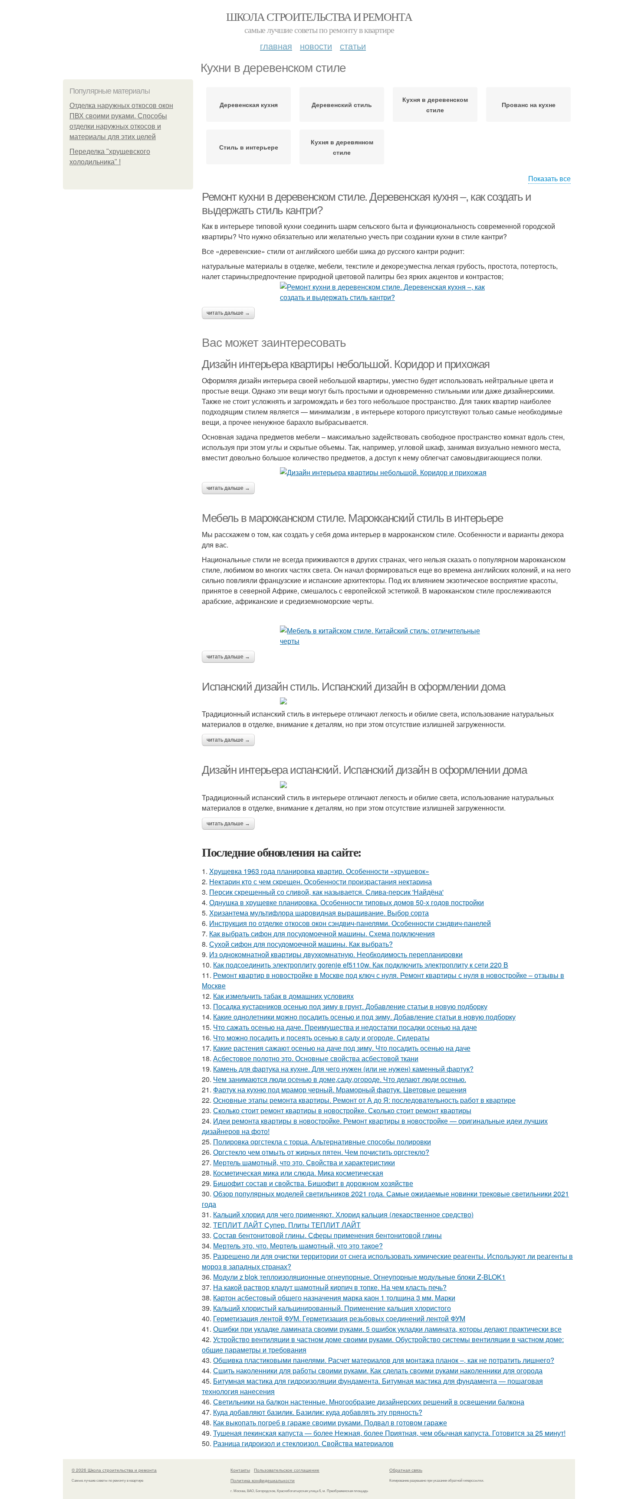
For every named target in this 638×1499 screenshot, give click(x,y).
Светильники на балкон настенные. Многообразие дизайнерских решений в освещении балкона (368, 1402)
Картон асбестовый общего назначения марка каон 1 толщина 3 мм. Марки (334, 1298)
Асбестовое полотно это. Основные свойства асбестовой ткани (315, 1058)
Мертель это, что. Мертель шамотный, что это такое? (298, 1246)
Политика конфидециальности (262, 1480)
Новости (316, 45)
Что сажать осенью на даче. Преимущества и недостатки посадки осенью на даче (345, 1027)
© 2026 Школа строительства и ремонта (114, 1470)
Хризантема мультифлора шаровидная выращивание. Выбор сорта (319, 913)
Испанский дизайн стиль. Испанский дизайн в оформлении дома (353, 686)
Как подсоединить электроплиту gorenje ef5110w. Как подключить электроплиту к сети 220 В (360, 965)
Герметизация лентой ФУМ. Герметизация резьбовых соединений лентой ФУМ (339, 1318)
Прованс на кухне (529, 104)
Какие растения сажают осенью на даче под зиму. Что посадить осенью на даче (341, 1048)
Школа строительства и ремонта (319, 16)
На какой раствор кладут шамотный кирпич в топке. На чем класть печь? (330, 1287)
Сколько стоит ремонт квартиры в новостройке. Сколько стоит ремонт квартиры (342, 1110)
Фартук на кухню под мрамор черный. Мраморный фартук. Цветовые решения (340, 1090)
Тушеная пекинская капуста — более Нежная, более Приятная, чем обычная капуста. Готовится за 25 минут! (389, 1433)
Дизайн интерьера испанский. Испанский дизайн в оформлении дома (364, 769)
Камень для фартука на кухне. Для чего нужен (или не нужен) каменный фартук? (343, 1069)
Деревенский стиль (342, 104)
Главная (276, 45)
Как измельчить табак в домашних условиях (283, 996)
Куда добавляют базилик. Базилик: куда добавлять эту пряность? (317, 1412)
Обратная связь (405, 1470)
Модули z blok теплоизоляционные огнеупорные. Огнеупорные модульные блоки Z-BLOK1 (359, 1277)
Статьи (353, 45)
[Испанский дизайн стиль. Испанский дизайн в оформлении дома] (388, 700)
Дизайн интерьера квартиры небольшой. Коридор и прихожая (346, 364)
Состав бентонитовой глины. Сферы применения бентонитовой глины (327, 1235)
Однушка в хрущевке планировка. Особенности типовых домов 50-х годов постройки (346, 902)
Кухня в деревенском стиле (435, 104)
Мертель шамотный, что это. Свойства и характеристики (304, 1162)
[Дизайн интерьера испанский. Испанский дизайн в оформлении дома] (388, 784)
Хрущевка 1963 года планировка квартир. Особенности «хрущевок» (319, 871)
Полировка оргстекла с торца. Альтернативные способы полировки (322, 1142)
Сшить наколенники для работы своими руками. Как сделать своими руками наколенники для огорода (378, 1370)
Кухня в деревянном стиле (342, 146)
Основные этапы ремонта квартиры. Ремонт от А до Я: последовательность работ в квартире (364, 1100)
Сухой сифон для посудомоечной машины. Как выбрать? (301, 944)
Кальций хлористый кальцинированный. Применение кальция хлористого (332, 1308)
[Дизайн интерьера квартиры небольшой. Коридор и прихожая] (388, 472)
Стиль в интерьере (248, 147)
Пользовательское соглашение (286, 1470)
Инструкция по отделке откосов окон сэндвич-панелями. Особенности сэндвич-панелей (350, 923)
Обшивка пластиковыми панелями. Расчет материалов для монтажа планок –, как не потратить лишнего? (383, 1360)
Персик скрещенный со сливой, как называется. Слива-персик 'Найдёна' (326, 892)
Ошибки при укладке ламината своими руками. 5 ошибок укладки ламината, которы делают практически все (387, 1329)
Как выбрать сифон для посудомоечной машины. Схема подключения (322, 934)
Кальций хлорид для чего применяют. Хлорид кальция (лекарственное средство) (343, 1214)
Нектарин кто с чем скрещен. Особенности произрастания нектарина (320, 881)
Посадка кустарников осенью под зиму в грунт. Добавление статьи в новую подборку (350, 1006)
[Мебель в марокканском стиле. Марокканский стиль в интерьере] (388, 636)
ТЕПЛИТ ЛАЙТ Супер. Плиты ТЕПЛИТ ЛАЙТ (287, 1225)
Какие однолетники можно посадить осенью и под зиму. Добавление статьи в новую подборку (364, 1017)
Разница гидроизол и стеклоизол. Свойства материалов (303, 1443)
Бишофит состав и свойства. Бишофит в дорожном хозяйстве (313, 1183)
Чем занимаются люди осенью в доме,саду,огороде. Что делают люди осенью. (339, 1079)
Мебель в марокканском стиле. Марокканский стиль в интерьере (352, 518)
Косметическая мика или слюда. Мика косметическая (298, 1173)
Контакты (240, 1470)
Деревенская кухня (249, 104)
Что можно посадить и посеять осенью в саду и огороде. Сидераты (321, 1038)
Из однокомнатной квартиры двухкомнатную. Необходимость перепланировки (336, 954)
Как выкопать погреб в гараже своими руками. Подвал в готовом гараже (330, 1422)
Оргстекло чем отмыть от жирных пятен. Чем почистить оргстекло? (321, 1152)
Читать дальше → (228, 313)
